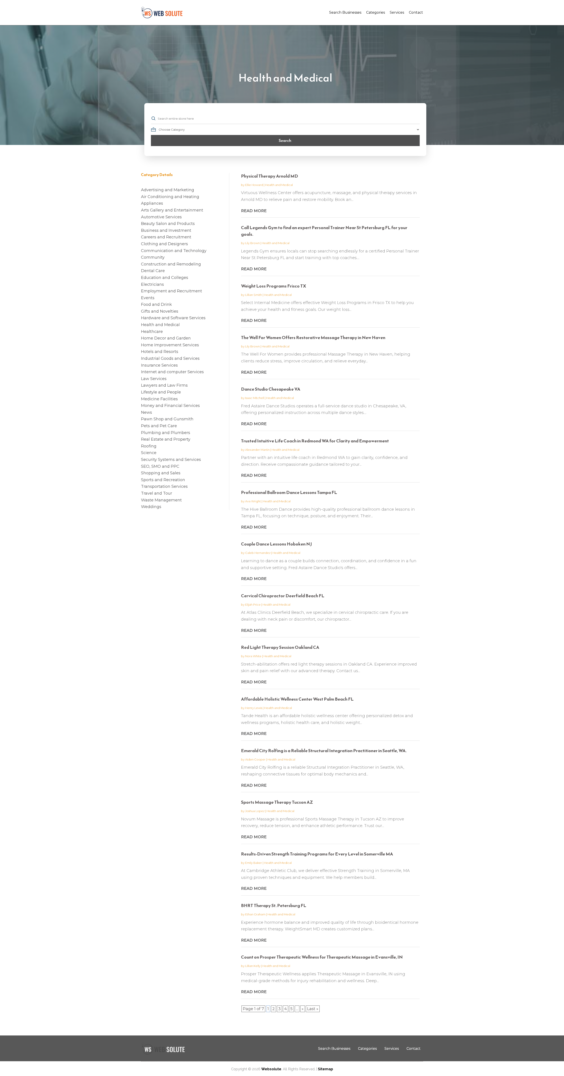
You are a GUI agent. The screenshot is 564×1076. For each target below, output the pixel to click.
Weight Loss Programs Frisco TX (273, 286)
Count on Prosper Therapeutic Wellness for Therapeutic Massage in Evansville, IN (322, 957)
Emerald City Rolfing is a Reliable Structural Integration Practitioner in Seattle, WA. (323, 750)
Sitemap (325, 1069)
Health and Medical (279, 185)
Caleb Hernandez (258, 553)
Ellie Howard (254, 185)
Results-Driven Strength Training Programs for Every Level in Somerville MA (317, 854)
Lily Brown (252, 243)
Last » (312, 1008)
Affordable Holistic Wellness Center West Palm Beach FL (297, 699)
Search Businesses (345, 12)
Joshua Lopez (255, 811)
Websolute (271, 1069)
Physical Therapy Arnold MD (269, 176)
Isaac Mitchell (254, 398)
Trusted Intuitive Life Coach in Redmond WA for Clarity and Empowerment (315, 441)
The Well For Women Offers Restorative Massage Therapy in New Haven (313, 337)
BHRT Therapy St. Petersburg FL (273, 905)
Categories (375, 12)
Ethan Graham (255, 914)
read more (254, 210)
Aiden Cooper (255, 759)
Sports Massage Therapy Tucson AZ (277, 802)
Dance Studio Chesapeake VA (270, 389)
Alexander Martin (257, 449)
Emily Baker (253, 863)
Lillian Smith (253, 295)
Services (397, 12)
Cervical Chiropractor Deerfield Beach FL (282, 595)
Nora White (253, 656)
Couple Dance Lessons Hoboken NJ (276, 544)
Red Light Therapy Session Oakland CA (280, 647)
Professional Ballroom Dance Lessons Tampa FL (289, 492)
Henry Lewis (253, 708)
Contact (416, 12)
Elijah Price (253, 604)
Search (285, 140)
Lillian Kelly (252, 966)
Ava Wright (253, 501)
